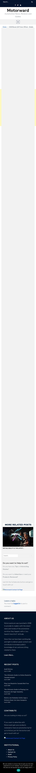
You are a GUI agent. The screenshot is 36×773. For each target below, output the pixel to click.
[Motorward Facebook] (15, 5)
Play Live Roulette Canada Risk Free (16, 683)
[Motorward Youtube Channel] (20, 5)
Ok (18, 770)
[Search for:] (9, 2)
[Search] (32, 2)
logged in (16, 604)
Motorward (18, 10)
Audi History (8, 669)
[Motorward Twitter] (18, 5)
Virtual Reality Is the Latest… (13, 548)
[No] (34, 767)
